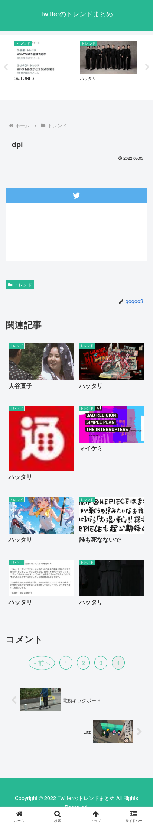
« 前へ (41, 662)
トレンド (23, 284)
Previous (5, 67)
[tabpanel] (43, 66)
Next (147, 67)
